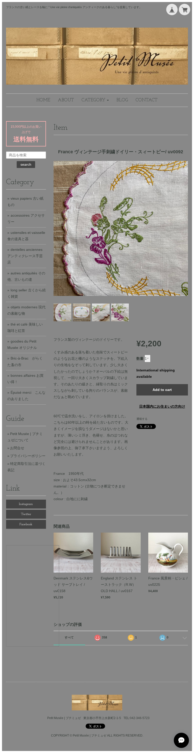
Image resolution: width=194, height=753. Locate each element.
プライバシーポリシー (27, 456)
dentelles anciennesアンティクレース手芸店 (25, 256)
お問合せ (17, 448)
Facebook (25, 524)
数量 (139, 358)
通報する (142, 418)
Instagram (26, 504)
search (25, 164)
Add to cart (162, 390)
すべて (69, 637)
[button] (95, 100)
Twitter (26, 514)
